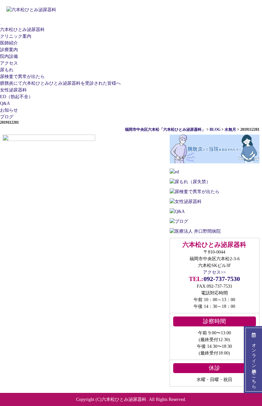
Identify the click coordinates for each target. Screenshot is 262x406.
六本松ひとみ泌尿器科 (22, 29)
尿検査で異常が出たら (22, 76)
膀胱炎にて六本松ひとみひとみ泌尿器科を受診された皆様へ (60, 83)
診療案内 (9, 49)
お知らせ (9, 110)
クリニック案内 (15, 36)
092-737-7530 (222, 278)
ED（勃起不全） (16, 96)
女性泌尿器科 (13, 90)
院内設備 (9, 56)
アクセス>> (214, 272)
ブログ (6, 116)
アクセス (9, 63)
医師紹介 (9, 43)
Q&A (5, 103)
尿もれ (6, 69)
